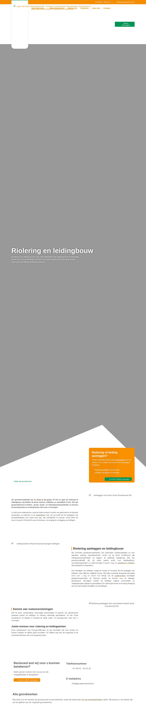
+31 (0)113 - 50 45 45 (81, 668)
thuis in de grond (44, 500)
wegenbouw (40, 515)
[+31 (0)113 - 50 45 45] (69, 670)
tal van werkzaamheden (92, 699)
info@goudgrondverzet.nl (83, 683)
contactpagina (119, 460)
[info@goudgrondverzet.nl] (69, 685)
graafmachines (120, 576)
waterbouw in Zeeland (126, 563)
